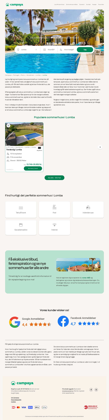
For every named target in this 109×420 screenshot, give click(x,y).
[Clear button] (36, 49)
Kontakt (88, 4)
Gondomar (30, 75)
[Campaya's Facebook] (91, 389)
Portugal (16, 75)
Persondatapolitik (16, 400)
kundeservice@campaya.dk (20, 391)
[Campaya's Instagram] (96, 389)
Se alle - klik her (54, 178)
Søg (85, 50)
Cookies (13, 402)
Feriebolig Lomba (35, 354)
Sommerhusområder (72, 4)
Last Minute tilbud (59, 4)
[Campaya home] (14, 4)
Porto (23, 75)
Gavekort (81, 4)
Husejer (94, 4)
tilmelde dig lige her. (68, 391)
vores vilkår (86, 278)
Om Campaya (15, 398)
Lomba (38, 75)
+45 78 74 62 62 (24, 389)
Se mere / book (33, 168)
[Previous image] (9, 147)
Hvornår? (51, 50)
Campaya (8, 75)
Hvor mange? (69, 50)
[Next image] (100, 147)
